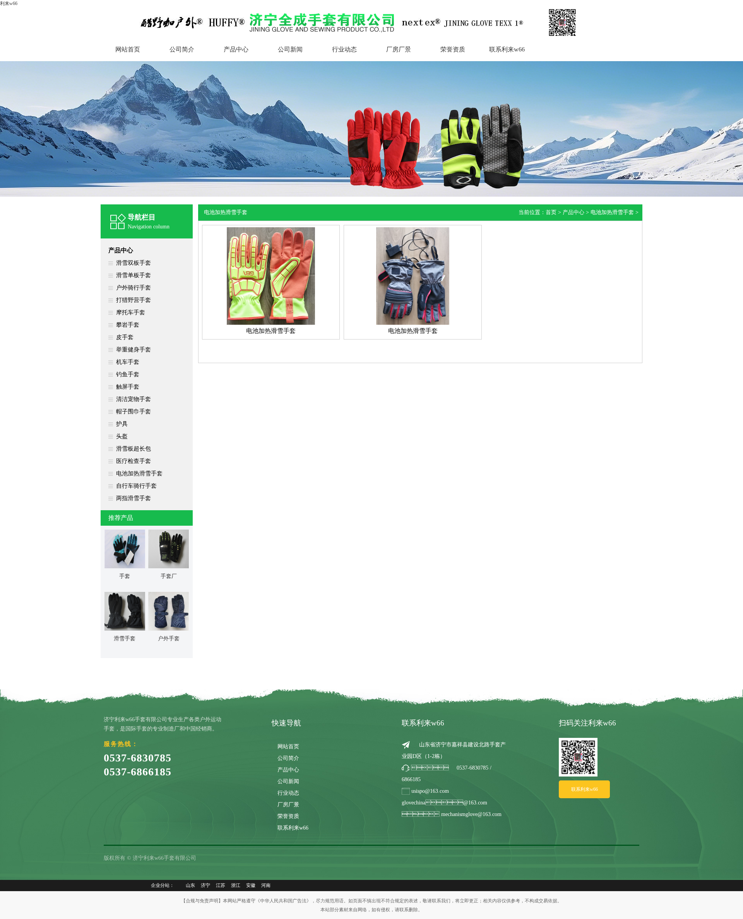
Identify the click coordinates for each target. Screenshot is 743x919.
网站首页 (127, 49)
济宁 (205, 885)
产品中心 (236, 49)
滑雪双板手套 (133, 263)
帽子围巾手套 (133, 411)
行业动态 (344, 49)
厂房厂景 (398, 49)
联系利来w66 (507, 49)
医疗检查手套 (133, 461)
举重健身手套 (133, 349)
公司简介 (181, 49)
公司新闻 (290, 49)
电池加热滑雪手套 (139, 473)
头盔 (122, 436)
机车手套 (127, 362)
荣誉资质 (452, 49)
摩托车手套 (130, 312)
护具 (122, 424)
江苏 (220, 885)
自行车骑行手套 (136, 486)
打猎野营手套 (133, 300)
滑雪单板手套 (133, 275)
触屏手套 (127, 387)
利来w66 (8, 3)
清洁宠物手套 (133, 399)
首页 (551, 212)
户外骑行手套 (133, 288)
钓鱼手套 (127, 374)
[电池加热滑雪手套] (270, 275)
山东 (190, 885)
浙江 (235, 885)
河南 (265, 885)
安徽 (250, 885)
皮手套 (125, 337)
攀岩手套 (127, 325)
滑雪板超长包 (133, 449)
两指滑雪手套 (133, 498)
